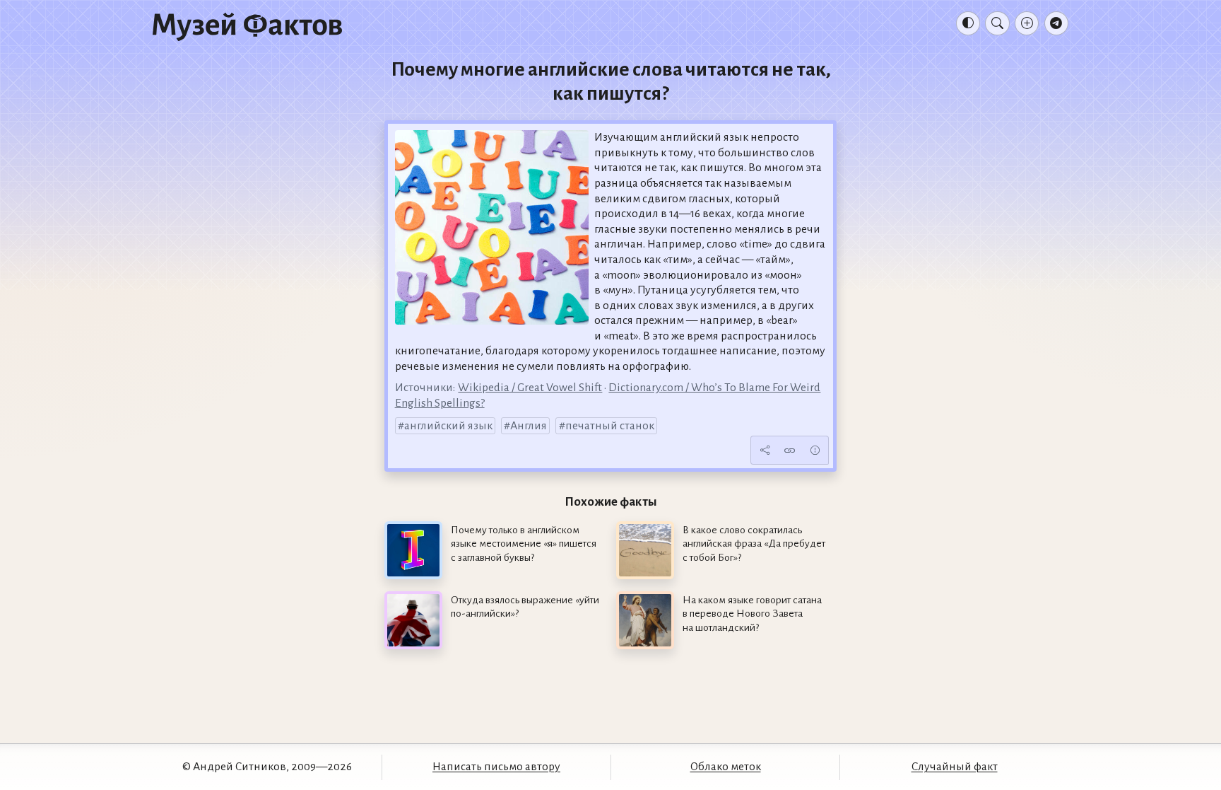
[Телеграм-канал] (1056, 23)
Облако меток (725, 766)
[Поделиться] (764, 450)
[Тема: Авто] (968, 23)
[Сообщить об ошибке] (814, 450)
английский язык (448, 425)
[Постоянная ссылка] (790, 450)
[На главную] (247, 26)
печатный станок (609, 425)
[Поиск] (997, 23)
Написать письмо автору (496, 766)
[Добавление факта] (1027, 23)
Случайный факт (955, 766)
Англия (528, 425)
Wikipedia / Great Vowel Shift (530, 387)
